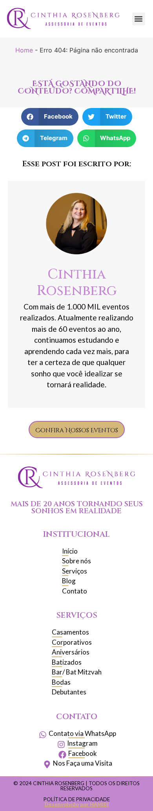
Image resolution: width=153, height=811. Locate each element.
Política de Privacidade (77, 799)
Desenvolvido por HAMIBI (77, 804)
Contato (76, 716)
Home (24, 50)
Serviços (76, 615)
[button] (138, 19)
